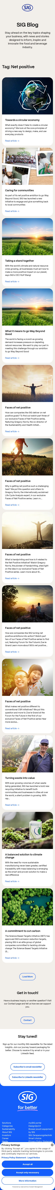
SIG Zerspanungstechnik (40, 1135)
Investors (6, 1135)
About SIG (7, 1132)
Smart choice (35, 1138)
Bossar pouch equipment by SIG (41, 1131)
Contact (28, 1020)
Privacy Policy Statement (41, 1141)
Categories (7, 1126)
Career (5, 1138)
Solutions (6, 1123)
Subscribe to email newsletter (27, 1066)
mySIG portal (35, 1123)
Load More (27, 976)
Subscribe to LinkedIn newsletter (27, 1077)
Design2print (35, 1126)
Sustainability (8, 1129)
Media (5, 1141)
